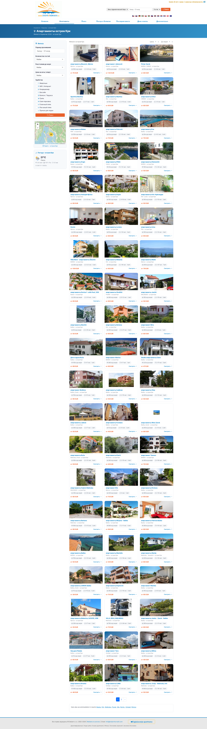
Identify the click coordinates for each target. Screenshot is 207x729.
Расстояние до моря (43, 64)
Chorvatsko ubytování (116, 726)
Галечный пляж (45, 104)
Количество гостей (42, 56)
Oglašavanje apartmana (142, 722)
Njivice (133, 707)
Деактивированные (77, 726)
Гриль (42, 98)
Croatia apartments (98, 726)
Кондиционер (44, 89)
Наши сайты (87, 726)
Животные (43, 83)
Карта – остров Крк (51, 146)
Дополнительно (162, 21)
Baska (98, 707)
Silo (118, 707)
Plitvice (107, 726)
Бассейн (43, 92)
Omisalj (128, 707)
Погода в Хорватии (103, 21)
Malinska (108, 707)
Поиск (166, 9)
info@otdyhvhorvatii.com (114, 722)
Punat (114, 707)
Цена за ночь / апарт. (43, 72)
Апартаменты (64, 21)
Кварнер (44, 28)
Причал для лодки (46, 110)
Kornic (122, 707)
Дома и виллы (142, 21)
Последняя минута (123, 21)
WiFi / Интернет (45, 86)
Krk (103, 707)
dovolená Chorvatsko (130, 726)
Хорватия (44, 21)
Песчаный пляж (45, 107)
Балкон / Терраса (46, 95)
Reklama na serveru (93, 722)
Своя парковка (45, 101)
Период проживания (43, 47)
